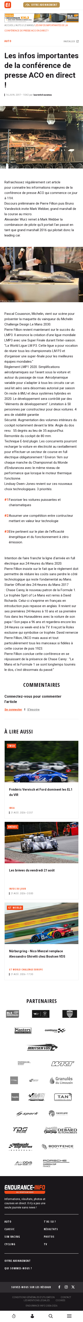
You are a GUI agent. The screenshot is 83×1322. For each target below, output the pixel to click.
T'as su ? (50, 1221)
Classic (9, 1229)
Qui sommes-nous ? (18, 1268)
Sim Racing (12, 1237)
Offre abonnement (44, 5)
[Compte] (32, 1316)
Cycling (9, 1244)
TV (45, 1244)
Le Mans (28, 25)
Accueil (9, 25)
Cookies (60, 1300)
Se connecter (13, 709)
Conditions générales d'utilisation (33, 1297)
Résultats (51, 1229)
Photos (49, 1237)
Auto (19, 25)
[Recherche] (51, 1316)
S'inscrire (33, 709)
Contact (66, 1297)
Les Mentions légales (37, 1300)
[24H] (14, 1316)
